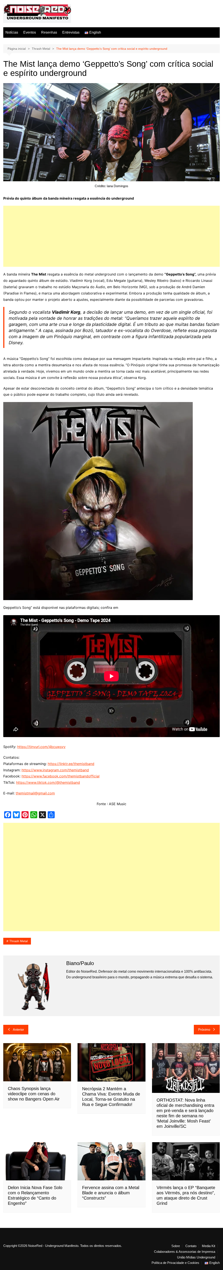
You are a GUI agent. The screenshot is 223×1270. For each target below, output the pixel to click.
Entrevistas (70, 32)
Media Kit (208, 1246)
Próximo (204, 1029)
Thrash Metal (18, 941)
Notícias (11, 32)
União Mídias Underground (196, 1257)
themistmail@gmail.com (35, 793)
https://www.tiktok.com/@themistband (48, 782)
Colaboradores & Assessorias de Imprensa (184, 1251)
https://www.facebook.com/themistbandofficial (61, 776)
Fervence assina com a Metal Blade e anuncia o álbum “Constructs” (110, 1192)
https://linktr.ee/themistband (71, 764)
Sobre (175, 1246)
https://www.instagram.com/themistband (55, 770)
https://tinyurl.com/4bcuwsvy (41, 747)
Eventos (29, 32)
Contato (190, 1246)
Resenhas (49, 32)
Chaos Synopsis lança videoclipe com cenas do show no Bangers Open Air (34, 1093)
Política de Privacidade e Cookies (175, 1263)
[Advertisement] (111, 236)
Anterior (18, 1029)
